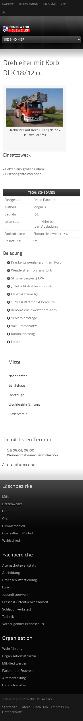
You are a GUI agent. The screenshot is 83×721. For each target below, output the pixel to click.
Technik (8, 616)
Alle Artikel (49, 4)
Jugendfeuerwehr (15, 594)
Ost (5, 519)
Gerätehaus (16, 385)
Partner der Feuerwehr (19, 670)
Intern (64, 4)
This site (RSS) (4, 12)
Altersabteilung (14, 678)
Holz (5, 511)
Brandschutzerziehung (19, 580)
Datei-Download (14, 685)
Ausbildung (11, 573)
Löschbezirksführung (24, 404)
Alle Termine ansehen (18, 464)
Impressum (60, 707)
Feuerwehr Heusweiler (35, 699)
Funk (6, 587)
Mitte (6, 496)
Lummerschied (13, 526)
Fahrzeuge (16, 395)
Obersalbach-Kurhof (17, 533)
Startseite (8, 4)
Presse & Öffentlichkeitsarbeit (25, 602)
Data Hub (40, 707)
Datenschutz (12, 712)
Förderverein (17, 414)
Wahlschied (11, 540)
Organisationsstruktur (19, 656)
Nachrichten (17, 376)
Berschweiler (12, 504)
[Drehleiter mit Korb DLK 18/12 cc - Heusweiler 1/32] (34, 125)
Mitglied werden (28, 4)
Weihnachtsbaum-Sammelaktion (32, 455)
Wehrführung (12, 648)
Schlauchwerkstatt (16, 609)
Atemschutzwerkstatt (19, 565)
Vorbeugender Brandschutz (23, 624)
